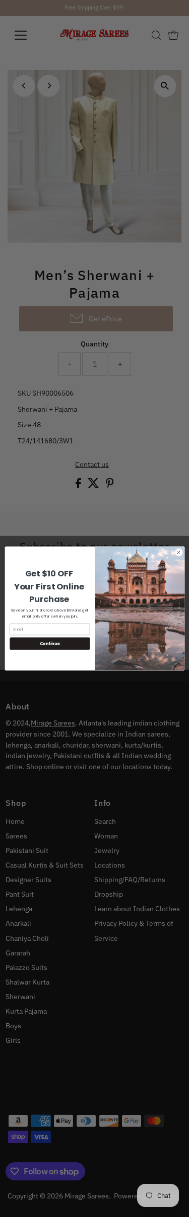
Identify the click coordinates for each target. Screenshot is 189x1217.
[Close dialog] (178, 552)
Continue (49, 643)
